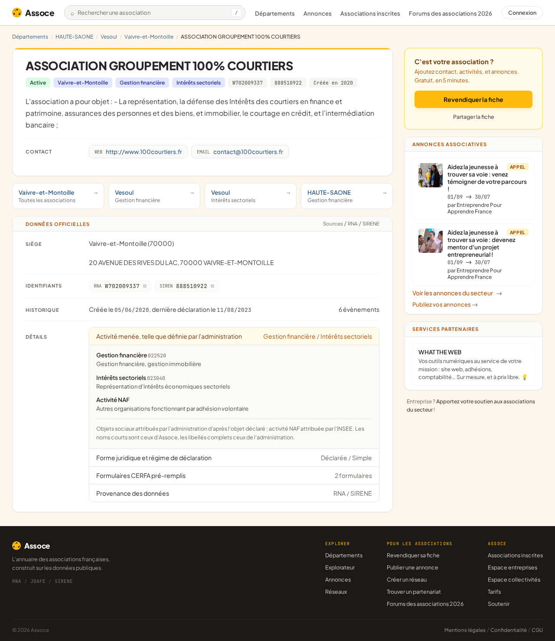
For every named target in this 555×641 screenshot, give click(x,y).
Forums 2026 (450, 13)
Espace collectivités (514, 579)
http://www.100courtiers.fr (138, 151)
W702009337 (247, 82)
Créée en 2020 (333, 82)
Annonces (318, 13)
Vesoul (109, 36)
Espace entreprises (512, 567)
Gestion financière (142, 82)
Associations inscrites (370, 13)
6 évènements (359, 309)
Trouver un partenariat (414, 591)
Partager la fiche (473, 116)
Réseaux (336, 591)
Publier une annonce (412, 567)
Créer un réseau (407, 579)
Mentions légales (465, 630)
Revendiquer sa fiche (413, 555)
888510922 (288, 82)
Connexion (522, 12)
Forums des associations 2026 (425, 603)
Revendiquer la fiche (473, 99)
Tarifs (494, 591)
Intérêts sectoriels (198, 82)
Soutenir (498, 603)
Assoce (40, 12)
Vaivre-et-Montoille (148, 36)
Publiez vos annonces (445, 304)
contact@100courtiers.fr (240, 151)
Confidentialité (508, 630)
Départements (275, 13)
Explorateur (340, 567)
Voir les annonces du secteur (457, 293)
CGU (537, 630)
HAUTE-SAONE (74, 36)
